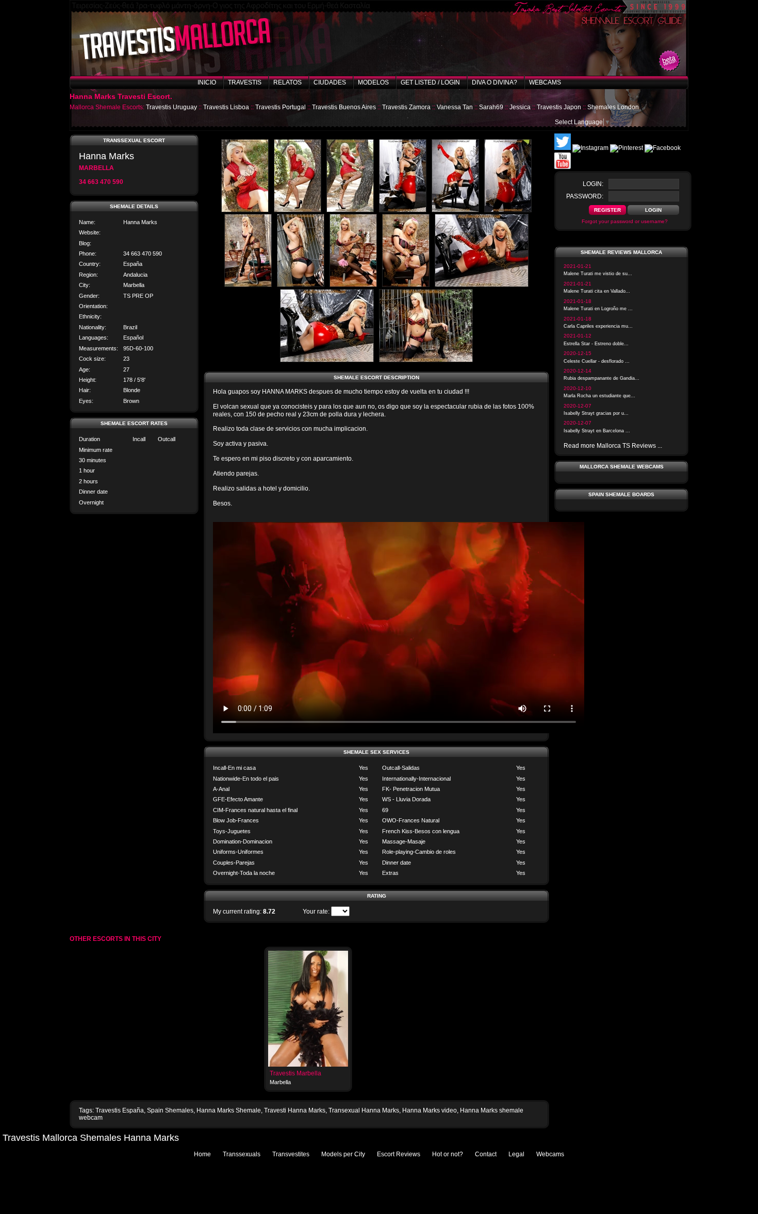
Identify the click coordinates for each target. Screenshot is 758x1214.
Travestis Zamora (406, 107)
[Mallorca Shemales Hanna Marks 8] (300, 285)
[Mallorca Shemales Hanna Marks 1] (245, 210)
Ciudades (330, 82)
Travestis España (119, 1110)
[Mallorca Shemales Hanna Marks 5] (455, 210)
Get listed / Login (430, 82)
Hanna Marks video (429, 1110)
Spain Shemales (170, 1110)
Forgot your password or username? (625, 221)
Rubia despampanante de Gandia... (601, 378)
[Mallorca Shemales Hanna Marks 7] (248, 285)
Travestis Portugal (280, 107)
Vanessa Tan (455, 107)
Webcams (545, 82)
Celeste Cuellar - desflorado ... (597, 361)
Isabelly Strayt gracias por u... (596, 413)
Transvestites (290, 1154)
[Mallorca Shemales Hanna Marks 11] (481, 285)
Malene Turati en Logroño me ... (598, 308)
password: (584, 196)
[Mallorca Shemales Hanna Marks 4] (402, 210)
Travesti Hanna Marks (294, 1110)
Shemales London (613, 107)
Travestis (244, 82)
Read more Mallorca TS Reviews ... (613, 445)
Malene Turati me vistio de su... (598, 273)
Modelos (373, 82)
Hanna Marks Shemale (228, 1110)
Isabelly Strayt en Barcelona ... (597, 430)
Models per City (343, 1154)
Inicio (206, 82)
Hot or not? (447, 1154)
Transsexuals (241, 1154)
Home (202, 1154)
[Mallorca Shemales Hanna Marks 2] (297, 210)
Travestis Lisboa (226, 107)
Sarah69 (491, 107)
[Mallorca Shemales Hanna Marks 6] (508, 210)
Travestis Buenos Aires (344, 107)
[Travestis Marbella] (308, 1064)
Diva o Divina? (494, 82)
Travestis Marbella (295, 1073)
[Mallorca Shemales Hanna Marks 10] (406, 285)
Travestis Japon (559, 107)
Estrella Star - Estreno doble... (596, 343)
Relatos (287, 82)
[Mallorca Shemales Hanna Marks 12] (326, 360)
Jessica (520, 107)
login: (593, 184)
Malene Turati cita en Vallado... (597, 291)
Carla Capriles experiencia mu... (598, 326)
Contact (486, 1154)
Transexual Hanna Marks (363, 1110)
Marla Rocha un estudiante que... (599, 395)
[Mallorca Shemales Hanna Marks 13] (425, 360)
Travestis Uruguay (171, 107)
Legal (516, 1154)
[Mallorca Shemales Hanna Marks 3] (350, 210)
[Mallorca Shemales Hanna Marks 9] (353, 285)
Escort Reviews (398, 1154)
